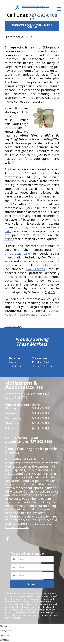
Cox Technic (35, 269)
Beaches (15, 358)
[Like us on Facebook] (7, 540)
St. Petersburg (42, 366)
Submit (32, 584)
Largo (13, 362)
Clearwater (39, 358)
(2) (38, 220)
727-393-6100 (43, 15)
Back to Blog (13, 326)
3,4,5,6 (50, 292)
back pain (38, 227)
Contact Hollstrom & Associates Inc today (32, 312)
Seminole (15, 366)
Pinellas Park (41, 362)
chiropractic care (17, 253)
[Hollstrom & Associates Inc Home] (32, 7)
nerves (9, 239)
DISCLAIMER (11, 609)
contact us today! (17, 527)
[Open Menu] (58, 9)
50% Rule (18, 277)
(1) (13, 162)
